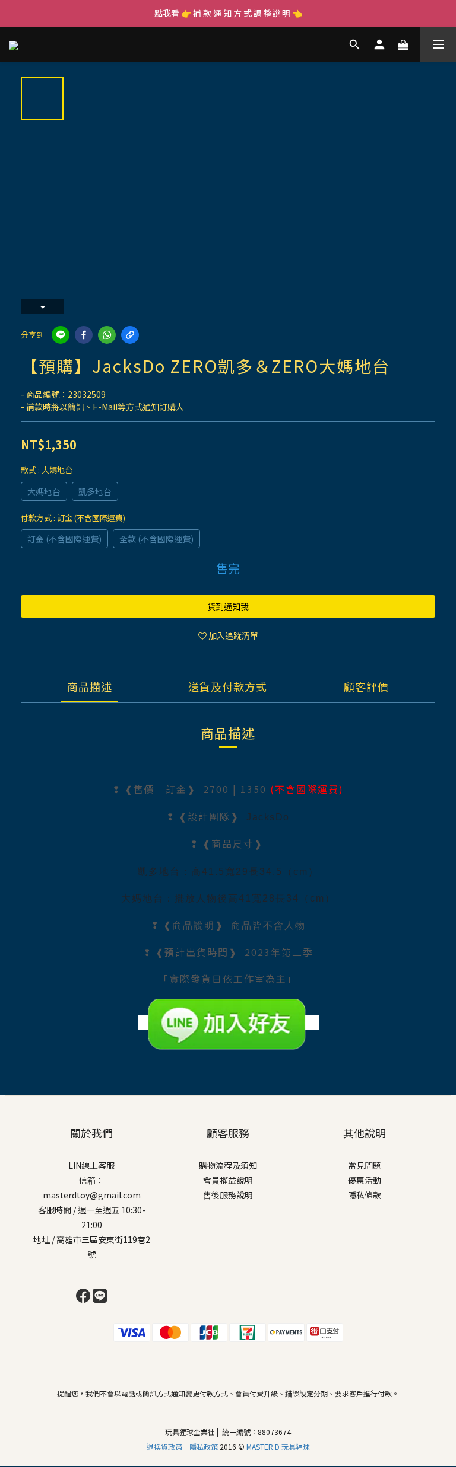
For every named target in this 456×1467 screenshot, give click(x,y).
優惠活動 (364, 1180)
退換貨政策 (164, 1447)
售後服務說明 (228, 1195)
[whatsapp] (107, 335)
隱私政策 (204, 1447)
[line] (60, 335)
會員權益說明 (228, 1180)
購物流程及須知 (228, 1165)
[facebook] (84, 335)
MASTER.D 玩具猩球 (278, 1447)
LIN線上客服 (91, 1165)
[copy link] (130, 335)
